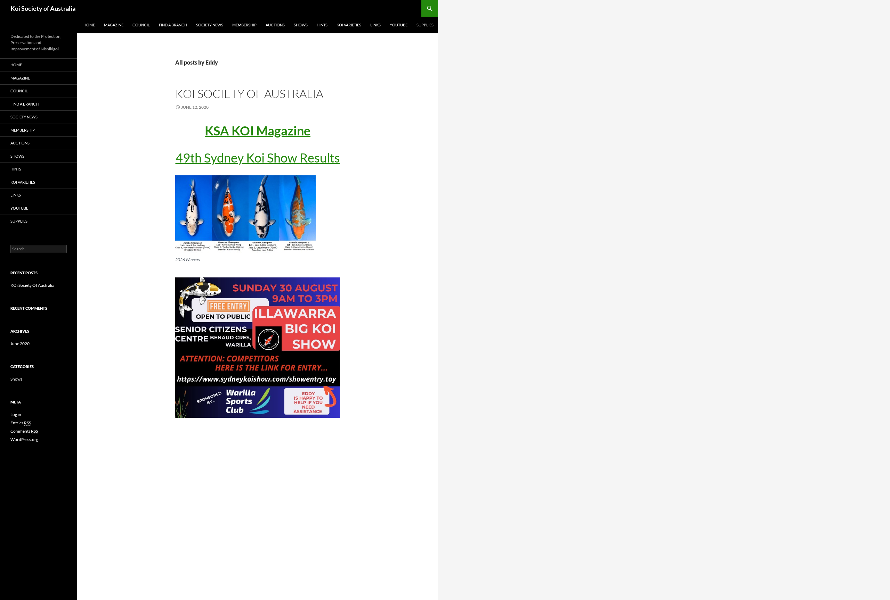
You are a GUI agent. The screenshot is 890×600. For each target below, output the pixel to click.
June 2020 (20, 343)
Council (141, 25)
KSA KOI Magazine (257, 130)
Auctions (275, 25)
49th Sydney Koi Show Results (258, 157)
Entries (20, 422)
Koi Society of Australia (42, 8)
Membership (244, 25)
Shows (301, 25)
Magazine (113, 25)
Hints (322, 25)
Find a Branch (173, 25)
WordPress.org (24, 439)
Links (375, 25)
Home (89, 25)
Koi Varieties (349, 25)
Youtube (398, 25)
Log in (15, 414)
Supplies (425, 25)
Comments (24, 431)
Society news (209, 25)
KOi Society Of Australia (249, 93)
